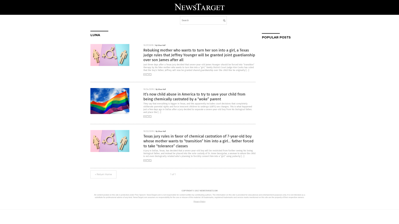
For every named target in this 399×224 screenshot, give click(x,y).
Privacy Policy (199, 202)
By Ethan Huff (160, 45)
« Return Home (103, 174)
